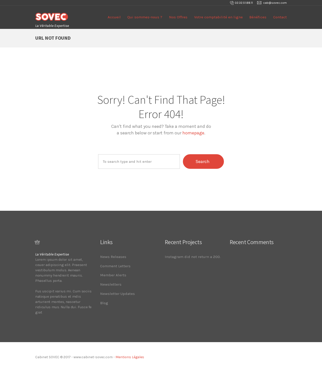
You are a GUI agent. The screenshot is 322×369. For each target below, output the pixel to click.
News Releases (113, 256)
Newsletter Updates (117, 293)
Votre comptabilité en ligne (218, 17)
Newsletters (111, 284)
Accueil (114, 17)
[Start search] (203, 161)
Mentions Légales (129, 357)
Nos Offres (178, 17)
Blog (104, 303)
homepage (193, 133)
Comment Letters (115, 266)
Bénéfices (257, 17)
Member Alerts (113, 275)
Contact (280, 17)
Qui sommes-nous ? (144, 17)
